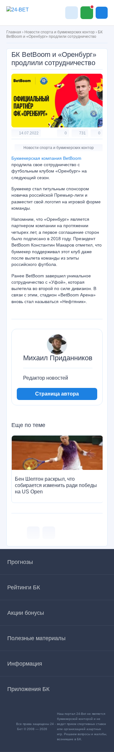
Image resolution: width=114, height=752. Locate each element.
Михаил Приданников (57, 358)
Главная (13, 32)
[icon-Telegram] (48, 532)
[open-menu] (102, 13)
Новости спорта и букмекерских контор (59, 32)
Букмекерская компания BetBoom (46, 158)
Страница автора (57, 393)
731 (82, 133)
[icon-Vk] (33, 532)
